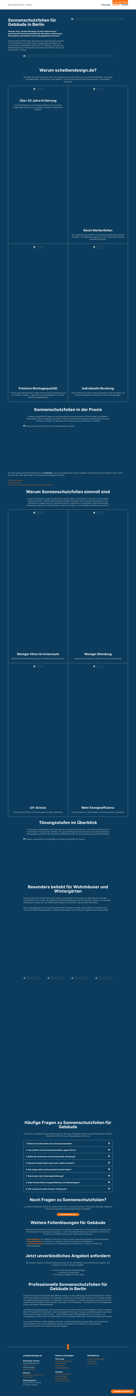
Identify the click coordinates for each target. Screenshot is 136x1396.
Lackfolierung (60, 1363)
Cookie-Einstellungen (95, 1359)
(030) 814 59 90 (29, 1370)
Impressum (91, 1361)
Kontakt (125, 5)
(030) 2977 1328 (29, 1365)
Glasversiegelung (62, 1368)
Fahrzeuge (105, 5)
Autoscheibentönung (63, 1361)
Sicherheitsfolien (61, 1379)
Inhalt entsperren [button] (14, 483)
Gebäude (116, 5)
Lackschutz (59, 1366)
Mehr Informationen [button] (15, 480)
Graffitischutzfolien (62, 1381)
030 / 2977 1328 (120, 2)
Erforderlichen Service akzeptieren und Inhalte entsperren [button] (30, 485)
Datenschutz (92, 1363)
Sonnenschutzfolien (63, 1374)
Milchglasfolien (61, 1376)
